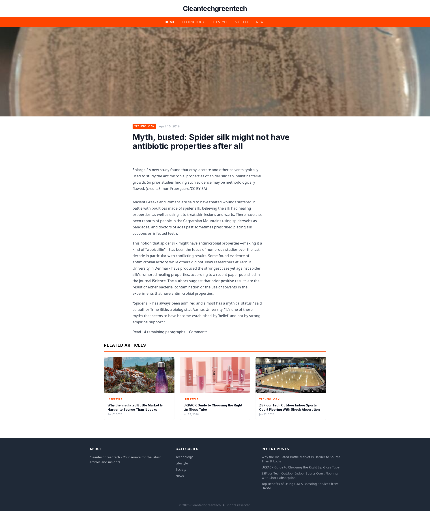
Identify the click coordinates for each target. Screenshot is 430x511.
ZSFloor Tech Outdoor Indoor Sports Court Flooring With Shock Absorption (300, 475)
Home (170, 22)
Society (242, 22)
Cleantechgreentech (215, 8)
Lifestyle (219, 22)
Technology (193, 22)
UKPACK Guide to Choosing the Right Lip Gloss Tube (301, 467)
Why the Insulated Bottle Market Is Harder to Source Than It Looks (301, 459)
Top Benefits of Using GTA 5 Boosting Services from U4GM (300, 486)
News (261, 22)
